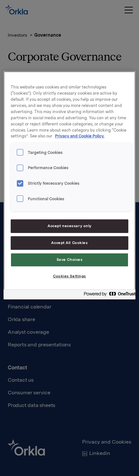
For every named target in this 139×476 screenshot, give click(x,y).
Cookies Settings (69, 276)
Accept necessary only (69, 226)
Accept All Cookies (69, 242)
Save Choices (70, 259)
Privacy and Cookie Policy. (79, 136)
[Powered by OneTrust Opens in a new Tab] (107, 295)
